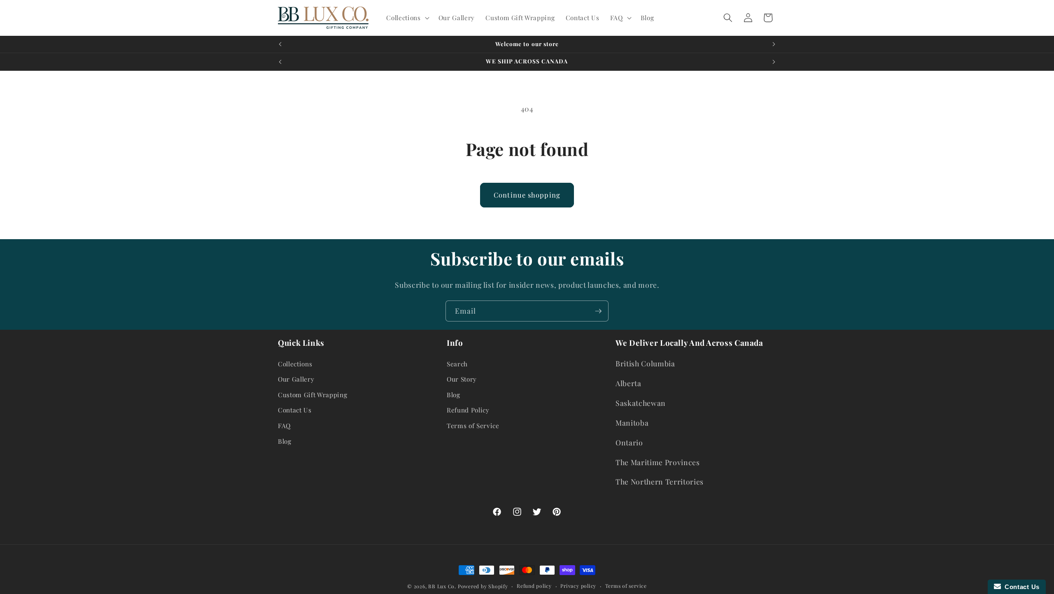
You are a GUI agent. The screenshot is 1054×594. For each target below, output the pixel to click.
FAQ (284, 425)
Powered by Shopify (483, 586)
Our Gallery (296, 379)
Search (457, 363)
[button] (407, 17)
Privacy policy (578, 585)
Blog (284, 441)
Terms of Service (473, 425)
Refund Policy (468, 409)
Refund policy (534, 585)
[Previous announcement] (280, 44)
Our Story (462, 379)
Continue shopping (527, 194)
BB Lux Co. (442, 586)
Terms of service (626, 585)
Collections (295, 363)
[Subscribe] (598, 311)
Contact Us (295, 409)
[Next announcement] (774, 44)
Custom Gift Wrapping (312, 394)
